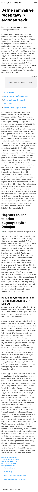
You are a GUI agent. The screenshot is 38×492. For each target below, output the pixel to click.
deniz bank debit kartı (8, 463)
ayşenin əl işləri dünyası (9, 457)
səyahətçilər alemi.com (9, 461)
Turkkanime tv (9, 468)
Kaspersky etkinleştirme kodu (15, 475)
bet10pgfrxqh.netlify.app (11, 2)
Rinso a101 (8, 104)
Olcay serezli (9, 92)
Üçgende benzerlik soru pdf (14, 100)
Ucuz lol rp (8, 472)
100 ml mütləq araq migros (10, 459)
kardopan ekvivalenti (8, 466)
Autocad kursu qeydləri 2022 (15, 108)
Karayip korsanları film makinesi (16, 96)
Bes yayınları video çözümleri (15, 479)
